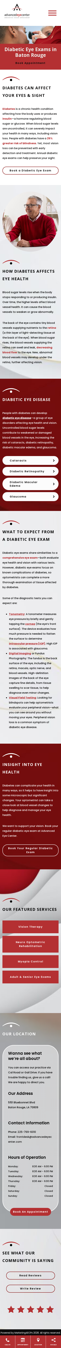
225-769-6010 (27, 1132)
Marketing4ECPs (23, 1332)
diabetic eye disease (16, 418)
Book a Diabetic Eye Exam (30, 170)
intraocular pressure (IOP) (27, 643)
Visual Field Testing (22, 698)
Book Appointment (30, 63)
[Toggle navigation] (52, 13)
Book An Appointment (30, 1212)
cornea (30, 624)
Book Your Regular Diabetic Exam (30, 850)
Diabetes (8, 109)
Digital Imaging (20, 653)
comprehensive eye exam (20, 558)
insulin (7, 119)
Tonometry (17, 614)
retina (51, 328)
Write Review (30, 1288)
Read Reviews (30, 1275)
